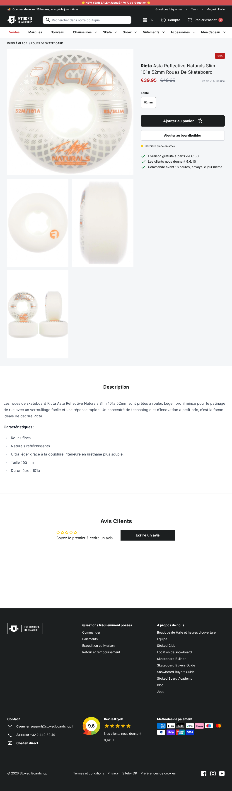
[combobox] (87, 20)
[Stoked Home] (19, 20)
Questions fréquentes (168, 9)
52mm (148, 102)
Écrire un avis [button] (148, 535)
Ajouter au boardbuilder (182, 135)
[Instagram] (213, 773)
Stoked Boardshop (33, 773)
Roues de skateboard (47, 43)
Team (194, 9)
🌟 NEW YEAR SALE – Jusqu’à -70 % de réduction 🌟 (116, 2)
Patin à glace (17, 43)
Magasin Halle (216, 9)
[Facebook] (204, 773)
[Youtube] (222, 773)
